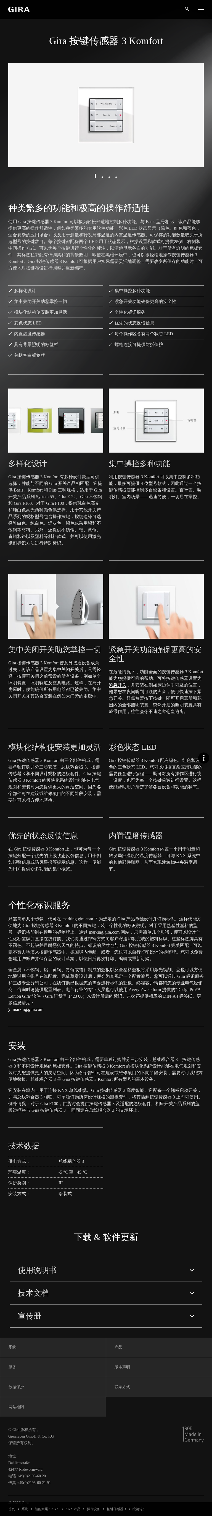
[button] (95, 176)
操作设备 (93, 1509)
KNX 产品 (72, 1509)
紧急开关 (117, 685)
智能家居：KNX (47, 1509)
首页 (11, 1509)
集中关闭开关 (65, 669)
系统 (25, 1509)
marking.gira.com (28, 1009)
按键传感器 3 (116, 1509)
